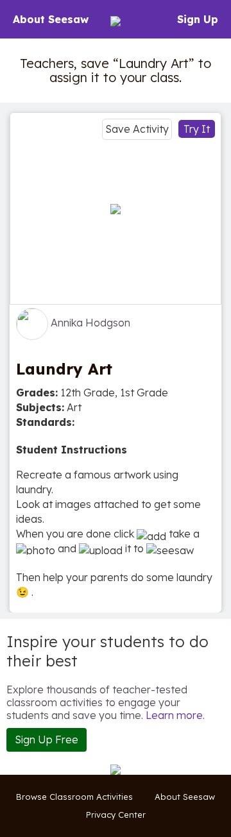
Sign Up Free (46, 739)
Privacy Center (116, 814)
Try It (197, 129)
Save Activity (137, 129)
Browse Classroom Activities (74, 796)
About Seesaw (51, 19)
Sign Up (197, 19)
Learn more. (175, 715)
